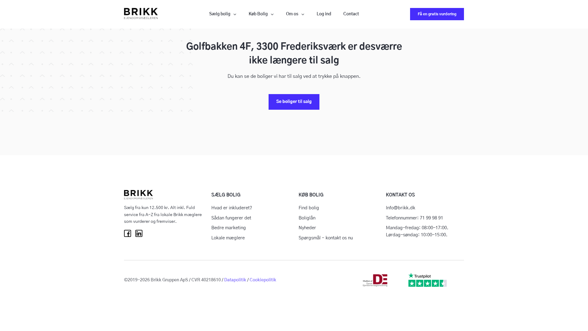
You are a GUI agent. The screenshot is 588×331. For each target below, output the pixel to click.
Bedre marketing (228, 228)
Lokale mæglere (228, 238)
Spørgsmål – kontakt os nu (326, 238)
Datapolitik (235, 280)
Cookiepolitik (263, 280)
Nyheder (307, 228)
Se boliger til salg (294, 102)
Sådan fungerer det (231, 218)
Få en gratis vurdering (437, 14)
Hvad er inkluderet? (231, 208)
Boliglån (307, 218)
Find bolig (309, 208)
